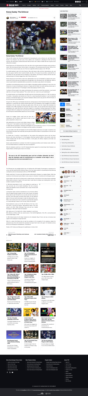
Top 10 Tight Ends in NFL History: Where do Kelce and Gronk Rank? (13, 298)
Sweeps (52, 5)
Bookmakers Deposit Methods (68, 146)
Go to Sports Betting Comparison (70, 131)
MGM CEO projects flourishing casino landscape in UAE (17, 235)
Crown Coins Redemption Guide (52, 369)
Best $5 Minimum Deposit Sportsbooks (70, 155)
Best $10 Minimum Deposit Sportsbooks (70, 159)
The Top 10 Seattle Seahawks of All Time (13, 318)
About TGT (68, 362)
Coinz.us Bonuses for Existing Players (34, 364)
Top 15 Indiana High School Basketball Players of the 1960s (72, 15)
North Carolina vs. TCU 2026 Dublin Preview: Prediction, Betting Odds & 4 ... (73, 48)
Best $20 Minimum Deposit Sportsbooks (70, 162)
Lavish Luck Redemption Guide (52, 367)
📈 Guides (31, 1)
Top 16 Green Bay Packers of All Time (12, 254)
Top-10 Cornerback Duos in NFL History (30, 341)
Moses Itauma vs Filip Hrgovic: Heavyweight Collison (73, 39)
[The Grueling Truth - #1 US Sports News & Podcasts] (13, 5)
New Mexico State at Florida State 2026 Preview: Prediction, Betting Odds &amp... (72, 74)
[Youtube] (80, 2)
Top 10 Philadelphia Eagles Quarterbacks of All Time (30, 255)
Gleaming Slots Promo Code (13, 369)
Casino (57, 5)
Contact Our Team (69, 369)
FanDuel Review (69, 105)
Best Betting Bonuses (66, 149)
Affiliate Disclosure (69, 377)
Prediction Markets (45, 5)
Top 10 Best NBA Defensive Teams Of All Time (30, 298)
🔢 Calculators (49, 1)
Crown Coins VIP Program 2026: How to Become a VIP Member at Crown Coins (30, 320)
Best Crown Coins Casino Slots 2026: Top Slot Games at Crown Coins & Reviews (48, 320)
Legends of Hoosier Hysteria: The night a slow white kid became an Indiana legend (73, 57)
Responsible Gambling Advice (71, 367)
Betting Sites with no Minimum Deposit (70, 152)
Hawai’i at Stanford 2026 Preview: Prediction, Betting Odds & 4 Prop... (73, 83)
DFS (38, 5)
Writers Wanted (68, 373)
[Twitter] (78, 2)
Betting (34, 5)
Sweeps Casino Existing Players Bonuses (53, 362)
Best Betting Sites (65, 139)
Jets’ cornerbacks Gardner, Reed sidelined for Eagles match (45, 235)
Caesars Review (69, 126)
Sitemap (67, 379)
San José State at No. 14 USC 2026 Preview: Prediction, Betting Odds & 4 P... (73, 91)
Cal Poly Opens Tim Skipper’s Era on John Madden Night (72, 66)
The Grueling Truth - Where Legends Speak (13, 8)
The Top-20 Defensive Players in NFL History (47, 341)
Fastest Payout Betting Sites (68, 142)
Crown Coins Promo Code (12, 367)
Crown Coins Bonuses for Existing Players (34, 369)
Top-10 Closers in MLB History (47, 297)
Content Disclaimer (69, 375)
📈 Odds (43, 1)
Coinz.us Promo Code (11, 364)
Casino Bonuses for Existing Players (52, 364)
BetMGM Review (69, 110)
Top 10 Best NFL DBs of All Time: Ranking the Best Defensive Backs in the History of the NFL (13, 276)
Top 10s (24, 5)
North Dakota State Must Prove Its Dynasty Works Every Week (73, 31)
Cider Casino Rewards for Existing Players (34, 362)
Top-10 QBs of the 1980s (47, 274)
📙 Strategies (37, 1)
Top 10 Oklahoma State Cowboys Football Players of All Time (30, 276)
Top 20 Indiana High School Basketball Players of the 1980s (72, 23)
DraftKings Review (69, 115)
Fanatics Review (69, 121)
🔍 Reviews (56, 1)
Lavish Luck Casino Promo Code (13, 362)
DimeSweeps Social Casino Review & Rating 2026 (13, 342)
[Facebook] (76, 2)
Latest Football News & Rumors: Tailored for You (30, 8)
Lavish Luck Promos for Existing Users (34, 367)
